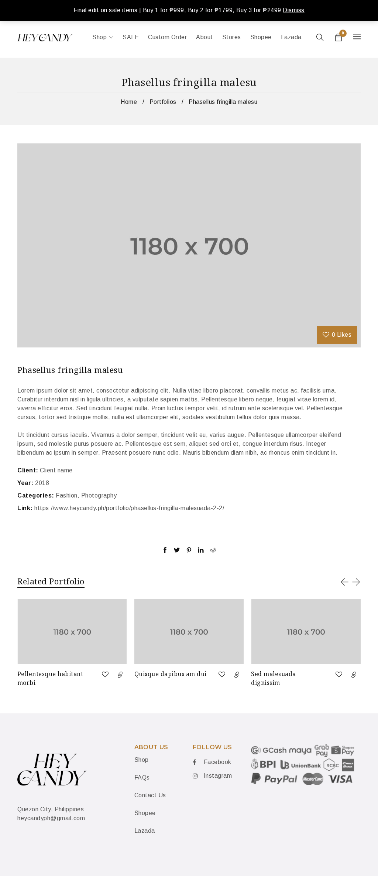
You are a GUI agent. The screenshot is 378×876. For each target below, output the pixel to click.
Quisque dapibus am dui (170, 674)
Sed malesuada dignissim (273, 678)
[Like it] (105, 674)
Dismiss (294, 10)
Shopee (145, 813)
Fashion (67, 495)
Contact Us (150, 795)
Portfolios (163, 102)
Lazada (144, 831)
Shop (141, 760)
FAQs (142, 777)
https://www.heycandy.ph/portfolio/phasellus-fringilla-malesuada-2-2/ (129, 508)
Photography (99, 495)
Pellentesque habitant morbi (50, 678)
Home (129, 102)
